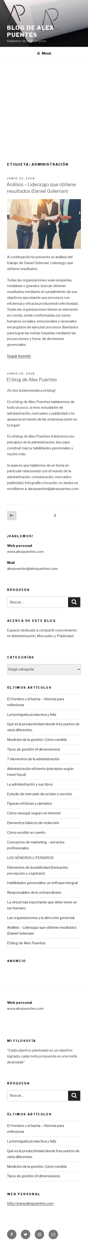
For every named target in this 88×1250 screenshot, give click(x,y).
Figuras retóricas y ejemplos (29, 803)
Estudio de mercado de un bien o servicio (39, 794)
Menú (46, 53)
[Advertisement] (44, 106)
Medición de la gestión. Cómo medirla (37, 740)
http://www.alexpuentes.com (30, 1203)
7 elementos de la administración (33, 759)
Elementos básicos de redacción (33, 823)
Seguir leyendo (19, 356)
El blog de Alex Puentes (32, 379)
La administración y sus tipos (30, 784)
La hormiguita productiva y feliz (31, 715)
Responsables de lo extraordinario (34, 892)
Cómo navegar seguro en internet (34, 813)
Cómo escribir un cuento (26, 832)
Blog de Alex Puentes (30, 31)
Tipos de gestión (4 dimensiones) (33, 749)
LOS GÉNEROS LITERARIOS (30, 858)
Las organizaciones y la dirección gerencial (40, 918)
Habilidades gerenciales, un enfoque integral (42, 883)
